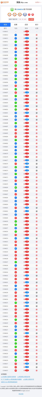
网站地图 (21, 394)
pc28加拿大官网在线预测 (8, 377)
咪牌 (32, 19)
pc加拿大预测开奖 (28, 379)
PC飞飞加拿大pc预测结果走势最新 (11, 379)
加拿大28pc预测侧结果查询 (9, 382)
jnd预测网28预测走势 (23, 377)
